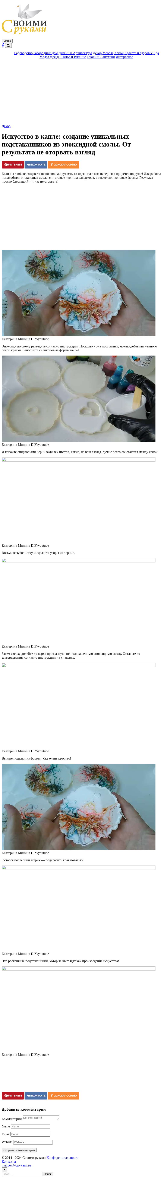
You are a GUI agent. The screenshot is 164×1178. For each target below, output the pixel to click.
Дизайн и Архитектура (75, 53)
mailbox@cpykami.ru (16, 1165)
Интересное (124, 57)
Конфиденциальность (62, 1157)
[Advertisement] (82, 92)
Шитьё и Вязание (73, 57)
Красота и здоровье (138, 53)
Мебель (107, 53)
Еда (156, 53)
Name (6, 1126)
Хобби (119, 53)
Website (7, 1142)
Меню (7, 40)
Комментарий (12, 1119)
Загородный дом (46, 53)
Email (6, 1134)
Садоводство (23, 53)
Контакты (9, 1161)
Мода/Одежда (50, 57)
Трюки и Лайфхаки (101, 57)
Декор (97, 53)
